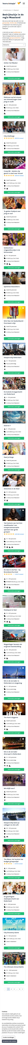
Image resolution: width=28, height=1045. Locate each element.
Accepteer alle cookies (9, 1041)
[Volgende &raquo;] (22, 989)
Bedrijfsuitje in (7, 10)
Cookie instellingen (8, 1037)
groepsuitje (5, 23)
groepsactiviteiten (15, 38)
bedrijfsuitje (16, 32)
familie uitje (13, 23)
